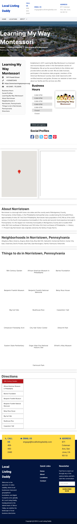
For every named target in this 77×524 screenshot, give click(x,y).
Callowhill (47, 241)
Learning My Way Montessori (12, 96)
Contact (43, 481)
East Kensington (37, 244)
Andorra (16, 241)
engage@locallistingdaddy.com (45, 10)
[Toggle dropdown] (26, 19)
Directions (6, 111)
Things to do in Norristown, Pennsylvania (12, 107)
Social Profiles (7, 93)
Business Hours (7, 91)
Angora (22, 241)
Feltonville (61, 244)
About (42, 474)
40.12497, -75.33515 (13, 87)
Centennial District (58, 241)
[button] (19, 172)
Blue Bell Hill (38, 241)
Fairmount (53, 244)
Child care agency (14, 47)
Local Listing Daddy (10, 8)
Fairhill (46, 244)
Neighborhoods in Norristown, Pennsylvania (11, 102)
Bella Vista (29, 241)
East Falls (27, 244)
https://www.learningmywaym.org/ (17, 83)
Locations (13, 19)
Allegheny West (7, 241)
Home (4, 19)
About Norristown (8, 98)
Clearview (8, 244)
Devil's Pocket (18, 244)
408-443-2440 (28, 10)
